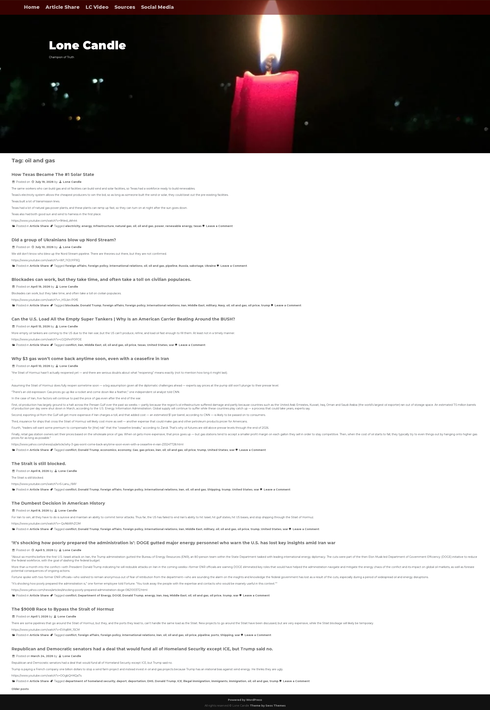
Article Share (63, 7)
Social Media (157, 7)
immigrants (219, 681)
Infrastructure (103, 226)
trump (265, 305)
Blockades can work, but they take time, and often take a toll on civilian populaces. (101, 279)
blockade (72, 305)
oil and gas (145, 226)
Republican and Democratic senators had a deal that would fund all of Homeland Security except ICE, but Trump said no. (142, 649)
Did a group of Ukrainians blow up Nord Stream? (63, 239)
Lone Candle (72, 182)
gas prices (146, 450)
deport (122, 681)
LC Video (97, 7)
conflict (71, 345)
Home (32, 7)
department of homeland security (90, 681)
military (211, 305)
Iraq (165, 595)
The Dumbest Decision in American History (58, 503)
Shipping (213, 489)
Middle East (196, 305)
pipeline (171, 266)
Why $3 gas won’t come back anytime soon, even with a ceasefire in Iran (90, 358)
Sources (124, 7)
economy (124, 450)
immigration (237, 681)
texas (198, 226)
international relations (125, 266)
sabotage (196, 266)
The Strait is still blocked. (38, 463)
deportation (137, 681)
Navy (221, 305)
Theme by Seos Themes (268, 705)
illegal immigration (196, 681)
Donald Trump (90, 305)
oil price (254, 305)
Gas (135, 450)
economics (108, 450)
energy (87, 226)
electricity (72, 226)
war (171, 345)
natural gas (123, 226)
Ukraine (210, 266)
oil (134, 226)
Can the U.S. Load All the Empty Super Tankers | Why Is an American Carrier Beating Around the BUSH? (123, 319)
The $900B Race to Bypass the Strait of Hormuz (62, 609)
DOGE (116, 595)
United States (157, 345)
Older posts (20, 689)
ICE (179, 681)
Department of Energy (94, 595)
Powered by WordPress (245, 700)
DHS (150, 681)
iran (183, 305)
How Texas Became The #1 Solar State (52, 174)
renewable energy (178, 226)
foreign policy (98, 266)
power (159, 226)
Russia (183, 266)
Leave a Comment (219, 226)
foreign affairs (76, 266)
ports (215, 635)
